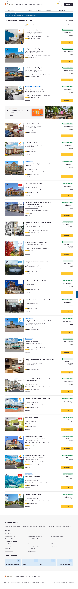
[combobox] (19, 4)
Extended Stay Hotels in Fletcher (35, 536)
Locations (68, 1)
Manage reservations (61, 1)
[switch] (66, 20)
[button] (77, 294)
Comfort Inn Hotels (9, 551)
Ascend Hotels (8, 543)
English (7, 1)
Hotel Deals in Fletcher (10, 538)
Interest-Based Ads (25, 582)
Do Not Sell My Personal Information (37, 582)
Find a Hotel (16, 576)
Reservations (23, 576)
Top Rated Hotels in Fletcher (57, 536)
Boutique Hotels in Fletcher (11, 536)
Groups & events (32, 4)
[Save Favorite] (7, 31)
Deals (26, 4)
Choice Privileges (32, 576)
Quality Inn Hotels (31, 551)
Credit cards (39, 4)
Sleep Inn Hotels (54, 546)
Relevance (9, 24)
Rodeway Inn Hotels (55, 543)
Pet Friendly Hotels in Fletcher (34, 538)
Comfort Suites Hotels (32, 543)
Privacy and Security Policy (15, 582)
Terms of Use (6, 582)
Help (72, 1)
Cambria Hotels (8, 546)
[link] (12, 115)
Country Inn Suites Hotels (33, 546)
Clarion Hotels (8, 548)
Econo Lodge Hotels (32, 548)
